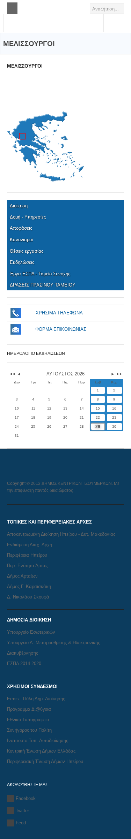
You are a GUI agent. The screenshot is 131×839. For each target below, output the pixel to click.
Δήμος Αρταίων (22, 576)
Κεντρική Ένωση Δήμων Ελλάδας (41, 751)
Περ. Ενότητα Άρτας (27, 565)
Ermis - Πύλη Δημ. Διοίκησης (36, 698)
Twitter (22, 810)
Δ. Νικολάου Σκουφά (28, 597)
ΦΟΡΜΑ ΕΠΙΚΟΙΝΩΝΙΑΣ (60, 329)
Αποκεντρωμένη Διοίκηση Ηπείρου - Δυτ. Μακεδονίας (61, 534)
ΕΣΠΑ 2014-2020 (24, 663)
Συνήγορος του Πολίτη (29, 730)
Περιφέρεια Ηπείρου (27, 555)
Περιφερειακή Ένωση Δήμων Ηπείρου (45, 761)
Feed (21, 822)
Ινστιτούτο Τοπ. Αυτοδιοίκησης (37, 740)
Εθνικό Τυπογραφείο (28, 719)
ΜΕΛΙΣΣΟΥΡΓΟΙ (25, 66)
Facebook (26, 798)
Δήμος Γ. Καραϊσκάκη (29, 586)
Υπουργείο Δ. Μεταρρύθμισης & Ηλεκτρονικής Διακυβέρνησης (53, 648)
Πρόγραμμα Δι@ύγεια (29, 709)
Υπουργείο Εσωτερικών (31, 632)
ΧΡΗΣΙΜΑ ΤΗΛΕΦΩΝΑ (59, 312)
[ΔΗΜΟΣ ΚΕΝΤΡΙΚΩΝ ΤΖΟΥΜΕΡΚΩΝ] (53, 27)
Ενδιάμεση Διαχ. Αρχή (29, 544)
